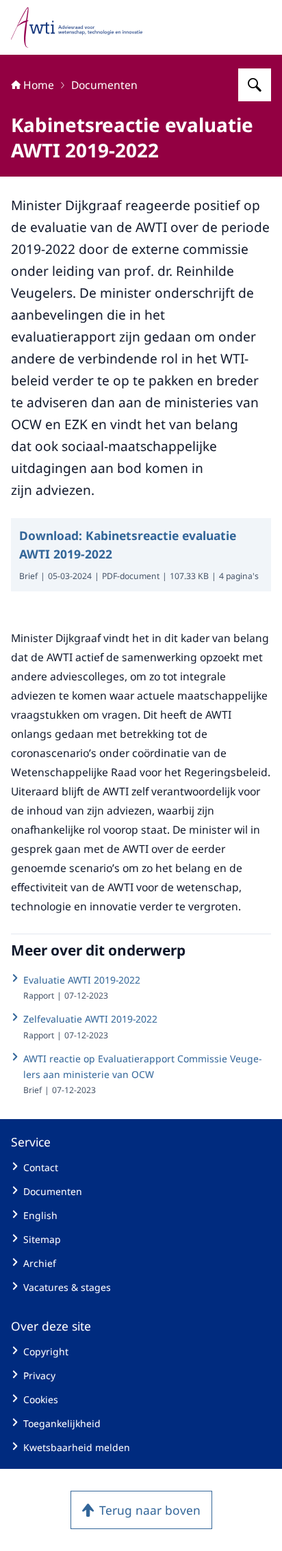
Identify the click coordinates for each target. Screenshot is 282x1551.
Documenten (104, 84)
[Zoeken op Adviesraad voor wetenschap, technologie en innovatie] (254, 84)
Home (38, 84)
